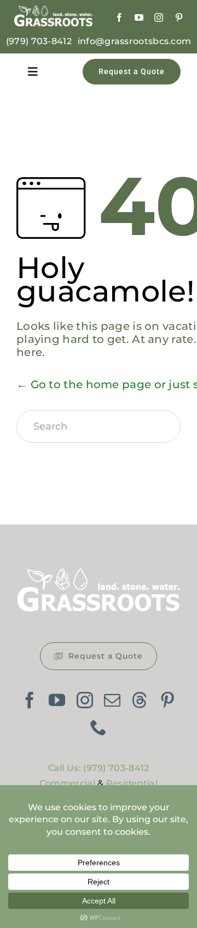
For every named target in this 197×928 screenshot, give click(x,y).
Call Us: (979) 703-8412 (98, 768)
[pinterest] (179, 17)
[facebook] (119, 17)
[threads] (139, 700)
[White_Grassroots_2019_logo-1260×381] (53, 10)
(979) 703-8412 (39, 41)
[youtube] (139, 17)
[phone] (98, 727)
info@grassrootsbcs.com (135, 41)
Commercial (67, 783)
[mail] (112, 700)
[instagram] (158, 17)
